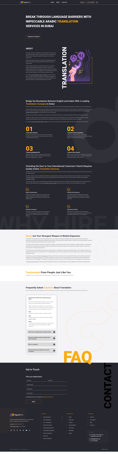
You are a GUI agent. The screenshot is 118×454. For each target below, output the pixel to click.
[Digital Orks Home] (25, 2)
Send (33, 401)
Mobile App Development (48, 427)
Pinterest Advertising (47, 433)
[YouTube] (26, 430)
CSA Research (44, 256)
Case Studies (93, 419)
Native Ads (45, 435)
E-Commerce (71, 427)
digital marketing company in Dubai (39, 74)
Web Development (47, 417)
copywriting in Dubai (30, 179)
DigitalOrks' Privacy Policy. (48, 396)
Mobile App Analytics (47, 425)
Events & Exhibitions (47, 438)
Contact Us (92, 425)
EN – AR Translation (47, 422)
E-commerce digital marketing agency (39, 121)
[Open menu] (97, 2)
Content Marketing (47, 419)
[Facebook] (11, 430)
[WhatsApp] (29, 430)
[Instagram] (14, 430)
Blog (91, 422)
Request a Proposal (33, 36)
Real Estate (71, 430)
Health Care (71, 419)
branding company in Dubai (51, 183)
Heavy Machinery (72, 425)
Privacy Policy (105, 449)
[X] (17, 430)
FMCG (70, 417)
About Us (92, 417)
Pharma (70, 433)
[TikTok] (23, 430)
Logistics (71, 422)
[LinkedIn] (20, 430)
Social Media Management (48, 430)
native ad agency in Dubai (32, 261)
